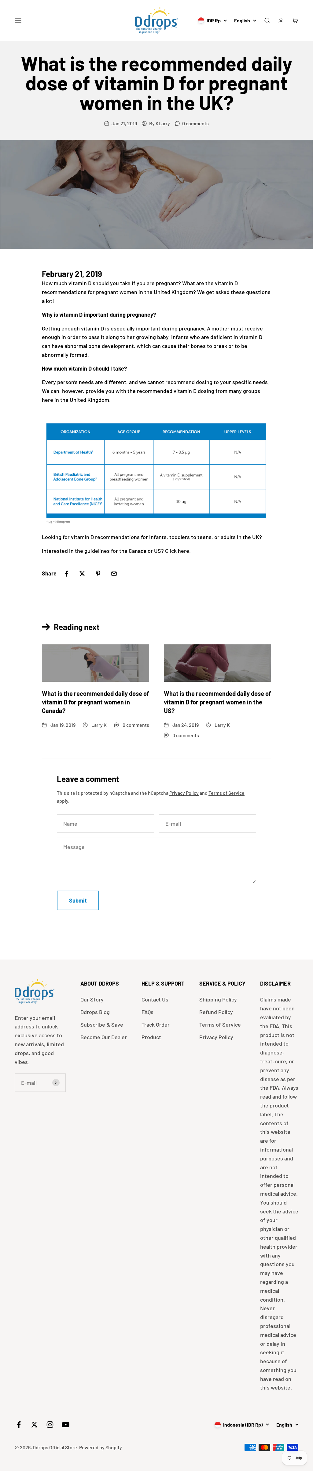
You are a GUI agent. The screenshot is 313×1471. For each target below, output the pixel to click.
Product (151, 1037)
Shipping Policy (218, 999)
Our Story (92, 999)
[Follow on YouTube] (65, 1424)
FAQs (147, 1012)
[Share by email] (114, 574)
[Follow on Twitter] (34, 1424)
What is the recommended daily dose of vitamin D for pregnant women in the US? (217, 702)
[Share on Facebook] (66, 574)
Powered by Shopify (100, 1447)
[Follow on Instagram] (50, 1424)
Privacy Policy (184, 793)
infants (158, 537)
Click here (177, 550)
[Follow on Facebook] (19, 1424)
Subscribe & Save (101, 1024)
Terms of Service (226, 793)
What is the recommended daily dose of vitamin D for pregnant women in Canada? (95, 702)
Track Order (156, 1024)
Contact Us (155, 999)
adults (228, 537)
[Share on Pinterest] (98, 574)
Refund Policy (216, 1012)
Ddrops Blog (95, 1012)
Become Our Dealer (103, 1037)
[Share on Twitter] (82, 574)
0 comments (195, 123)
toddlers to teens (190, 537)
